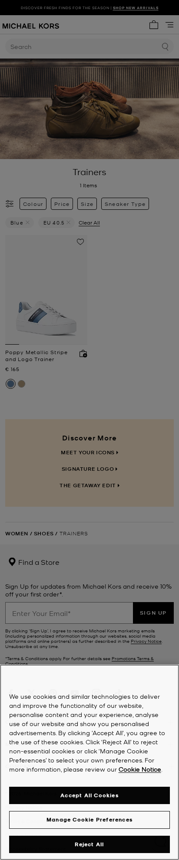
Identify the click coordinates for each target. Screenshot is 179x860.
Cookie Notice (140, 769)
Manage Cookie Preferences (89, 819)
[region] (89, 762)
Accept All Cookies (89, 795)
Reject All (89, 844)
